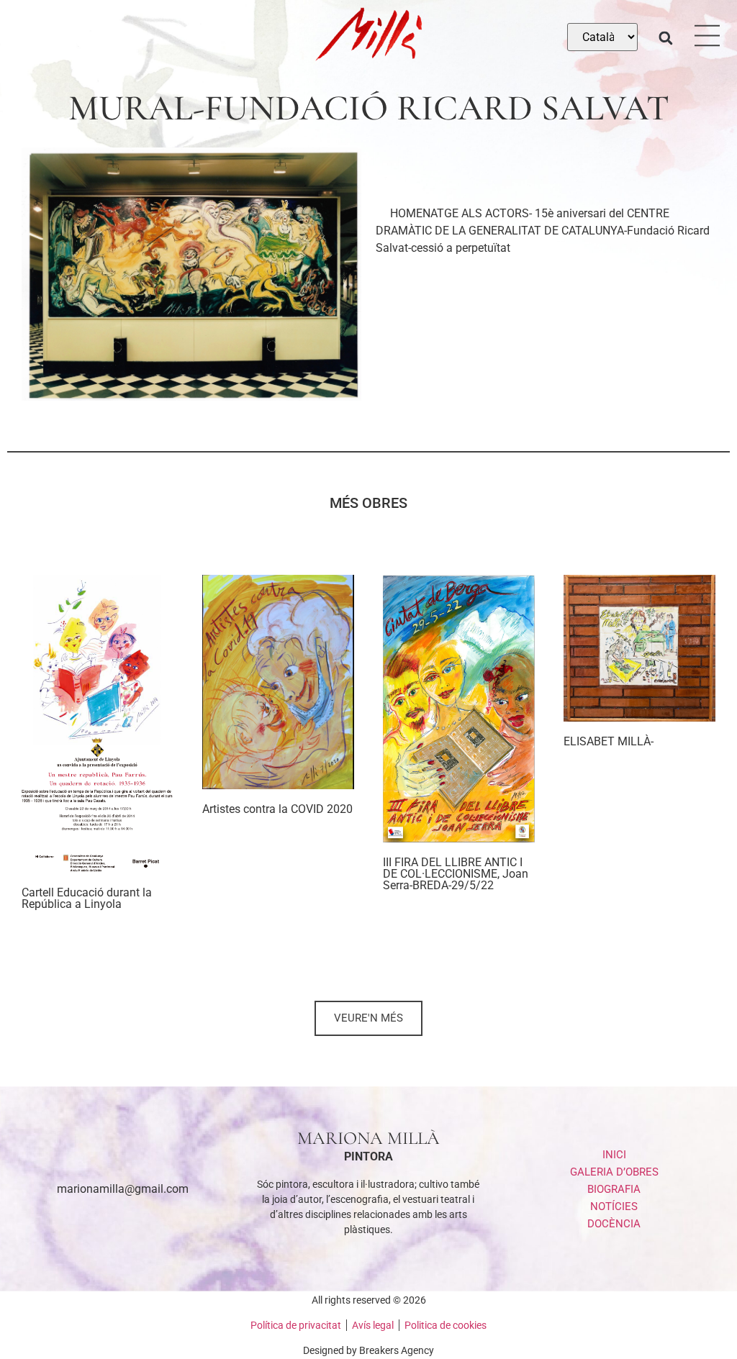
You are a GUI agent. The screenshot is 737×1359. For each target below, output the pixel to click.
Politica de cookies (445, 1325)
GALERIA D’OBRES (614, 1171)
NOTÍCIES (614, 1206)
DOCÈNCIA (614, 1223)
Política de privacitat (295, 1325)
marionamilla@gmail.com (123, 1189)
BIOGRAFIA (614, 1189)
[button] (665, 37)
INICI (614, 1154)
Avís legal (373, 1325)
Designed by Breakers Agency (368, 1350)
